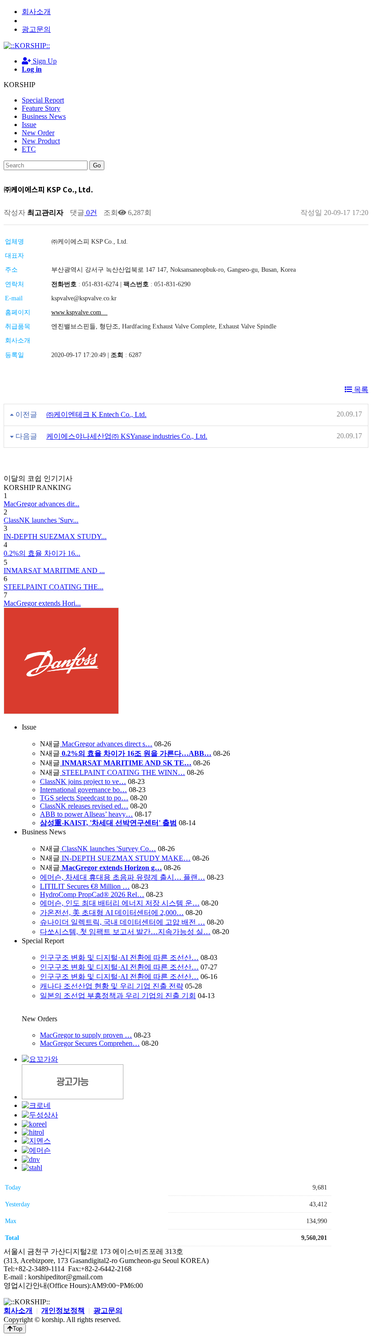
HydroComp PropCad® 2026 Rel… (92, 894)
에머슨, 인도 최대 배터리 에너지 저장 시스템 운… (120, 903)
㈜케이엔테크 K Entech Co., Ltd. (96, 414)
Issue (29, 124)
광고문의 (36, 29)
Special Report (43, 100)
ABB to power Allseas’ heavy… (86, 814)
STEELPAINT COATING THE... (53, 587)
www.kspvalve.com (79, 312)
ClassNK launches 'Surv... (41, 520)
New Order (38, 133)
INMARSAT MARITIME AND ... (54, 570)
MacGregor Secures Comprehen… (90, 1043)
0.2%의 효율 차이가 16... (42, 553)
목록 (360, 389)
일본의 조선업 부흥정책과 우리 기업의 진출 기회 (118, 995)
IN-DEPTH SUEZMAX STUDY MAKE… (125, 858)
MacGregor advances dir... (41, 504)
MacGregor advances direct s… (106, 744)
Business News (44, 116)
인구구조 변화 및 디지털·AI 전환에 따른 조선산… (119, 957)
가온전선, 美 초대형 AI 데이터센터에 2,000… (112, 912)
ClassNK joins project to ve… (83, 781)
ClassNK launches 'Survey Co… (108, 848)
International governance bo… (83, 789)
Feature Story (41, 108)
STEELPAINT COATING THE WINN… (122, 772)
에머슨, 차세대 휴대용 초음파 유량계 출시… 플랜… (122, 877)
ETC (29, 149)
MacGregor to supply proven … (86, 1035)
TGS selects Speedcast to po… (84, 798)
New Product (41, 141)
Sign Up (44, 61)
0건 (90, 212)
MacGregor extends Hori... (42, 603)
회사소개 (36, 11)
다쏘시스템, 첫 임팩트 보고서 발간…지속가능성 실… (125, 931)
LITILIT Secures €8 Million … (85, 886)
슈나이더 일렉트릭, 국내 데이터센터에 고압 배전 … (122, 922)
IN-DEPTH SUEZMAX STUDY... (55, 536)
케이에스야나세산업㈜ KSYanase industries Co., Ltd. (126, 436)
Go (97, 165)
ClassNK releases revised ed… (84, 806)
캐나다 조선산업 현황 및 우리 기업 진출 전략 (111, 986)
